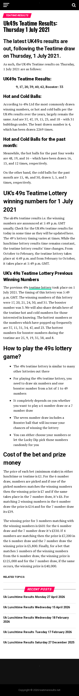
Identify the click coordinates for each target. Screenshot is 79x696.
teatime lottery (40, 287)
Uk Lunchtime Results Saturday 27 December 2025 (38, 642)
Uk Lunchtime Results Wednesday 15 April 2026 (36, 607)
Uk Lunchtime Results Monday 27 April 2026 (34, 597)
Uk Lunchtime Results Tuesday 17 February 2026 (37, 632)
